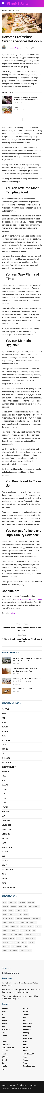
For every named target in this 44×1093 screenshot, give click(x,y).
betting (5, 906)
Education (6, 763)
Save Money (7, 942)
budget (13, 906)
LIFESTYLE (11, 10)
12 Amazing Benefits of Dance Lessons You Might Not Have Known (27, 680)
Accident (12, 902)
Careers (33, 1085)
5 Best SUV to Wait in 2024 (22, 689)
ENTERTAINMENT (9, 767)
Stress (31, 942)
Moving (5, 838)
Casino (5, 749)
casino (18, 910)
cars (4, 910)
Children (6, 758)
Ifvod (16, 107)
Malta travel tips (16, 934)
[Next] (24, 119)
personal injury (8, 938)
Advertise (23, 1085)
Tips (4, 874)
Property (20, 938)
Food (17, 10)
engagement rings (9, 922)
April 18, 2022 (30, 48)
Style (4, 865)
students (6, 946)
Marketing (6, 829)
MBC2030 (28, 934)
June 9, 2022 (19, 102)
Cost (19, 914)
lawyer (5, 934)
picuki (13, 613)
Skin (4, 856)
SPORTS (5, 861)
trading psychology (10, 950)
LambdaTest (25, 930)
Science (5, 852)
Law (3, 816)
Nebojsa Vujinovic (15, 48)
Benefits (31, 902)
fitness (5, 926)
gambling (14, 926)
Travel (5, 878)
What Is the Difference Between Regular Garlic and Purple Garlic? (26, 98)
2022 (4, 902)
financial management (27, 922)
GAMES (5, 780)
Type (4, 883)
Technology (16, 946)
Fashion (5, 771)
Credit (26, 914)
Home (4, 10)
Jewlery (5, 812)
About (4, 1085)
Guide (4, 789)
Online (37, 934)
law (34, 930)
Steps (24, 942)
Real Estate (7, 847)
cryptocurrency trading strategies (28, 918)
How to (5, 807)
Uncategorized (8, 887)
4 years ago (17, 664)
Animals (5, 709)
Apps (4, 714)
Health (5, 794)
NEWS (4, 843)
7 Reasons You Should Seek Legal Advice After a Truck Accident (27, 659)
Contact (12, 1085)
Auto (4, 722)
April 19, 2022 (19, 109)
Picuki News (18, 3)
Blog (4, 736)
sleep (17, 942)
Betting (5, 731)
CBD (3, 754)
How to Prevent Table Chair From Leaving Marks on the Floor (25, 670)
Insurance (14, 930)
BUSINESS (6, 740)
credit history (8, 918)
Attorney (22, 902)
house (5, 930)
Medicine (6, 834)
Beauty (5, 727)
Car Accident (33, 906)
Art (3, 718)
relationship (30, 938)
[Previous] (20, 119)
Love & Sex (6, 825)
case (11, 910)
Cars (4, 745)
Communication (9, 914)
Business (22, 906)
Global (5, 785)
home (38, 926)
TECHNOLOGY (7, 870)
